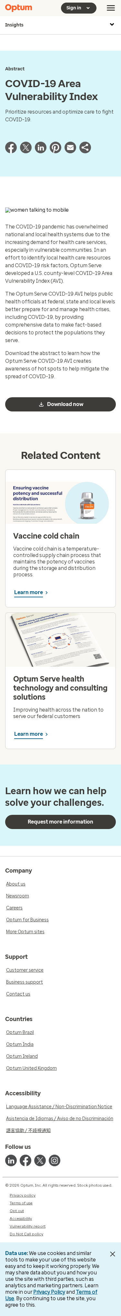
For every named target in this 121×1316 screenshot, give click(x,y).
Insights (14, 25)
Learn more (28, 592)
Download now (65, 404)
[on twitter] (40, 1160)
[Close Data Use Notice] (112, 1254)
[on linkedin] (11, 1160)
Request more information (60, 822)
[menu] (111, 8)
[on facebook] (25, 1160)
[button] (85, 151)
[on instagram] (54, 1160)
